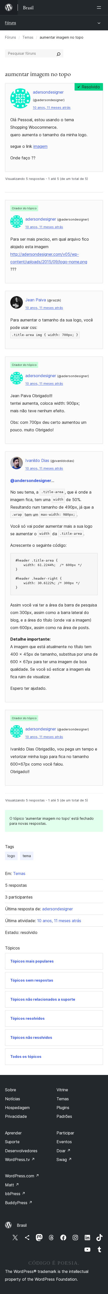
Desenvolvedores (21, 1150)
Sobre (10, 1089)
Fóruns (10, 23)
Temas (27, 37)
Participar (65, 1132)
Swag (64, 1159)
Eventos (64, 1141)
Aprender (13, 1132)
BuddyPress (18, 1202)
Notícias (12, 1098)
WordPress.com (22, 1175)
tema (27, 856)
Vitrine (62, 1089)
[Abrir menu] (100, 7)
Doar (64, 1150)
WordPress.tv (20, 1159)
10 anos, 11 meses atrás (52, 107)
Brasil (22, 1225)
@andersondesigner (30, 480)
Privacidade (16, 1116)
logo (11, 856)
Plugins (63, 1107)
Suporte (12, 1141)
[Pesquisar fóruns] (58, 53)
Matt (12, 1184)
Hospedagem (17, 1107)
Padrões (64, 1116)
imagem (40, 146)
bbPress (15, 1193)
